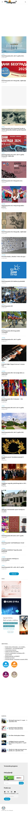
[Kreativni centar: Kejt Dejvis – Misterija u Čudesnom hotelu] (4, 728)
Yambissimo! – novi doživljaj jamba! (14, 648)
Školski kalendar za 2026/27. (12, 656)
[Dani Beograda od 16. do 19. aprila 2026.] (14, 44)
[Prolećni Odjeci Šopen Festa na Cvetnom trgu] (14, 353)
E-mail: (16, 793)
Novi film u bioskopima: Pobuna (16, 735)
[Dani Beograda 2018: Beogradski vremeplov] (14, 319)
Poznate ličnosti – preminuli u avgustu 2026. (16, 659)
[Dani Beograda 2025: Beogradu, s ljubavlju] (14, 69)
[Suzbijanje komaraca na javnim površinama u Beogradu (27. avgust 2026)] (4, 742)
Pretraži (21, 783)
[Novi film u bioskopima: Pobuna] (4, 735)
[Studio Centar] (9, 778)
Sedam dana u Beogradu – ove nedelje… (15, 647)
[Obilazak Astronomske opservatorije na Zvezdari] (14, 498)
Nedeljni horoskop (10, 657)
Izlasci (3, 54)
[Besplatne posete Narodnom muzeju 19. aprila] (14, 446)
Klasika (3, 362)
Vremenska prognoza (10, 650)
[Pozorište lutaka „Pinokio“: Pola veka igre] (14, 245)
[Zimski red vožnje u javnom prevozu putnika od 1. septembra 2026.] (4, 750)
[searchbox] (11, 783)
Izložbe (3, 397)
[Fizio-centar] (15, 625)
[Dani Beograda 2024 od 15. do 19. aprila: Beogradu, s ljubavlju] (14, 143)
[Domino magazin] (19, 778)
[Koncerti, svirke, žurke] (6, 674)
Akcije (3, 304)
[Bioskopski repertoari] (6, 664)
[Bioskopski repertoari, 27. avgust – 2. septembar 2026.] (4, 721)
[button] (2, 2)
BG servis (3, 371)
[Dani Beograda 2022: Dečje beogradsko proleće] (14, 194)
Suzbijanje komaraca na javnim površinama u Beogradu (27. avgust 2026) (17, 743)
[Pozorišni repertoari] (14, 664)
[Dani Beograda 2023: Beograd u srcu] (14, 169)
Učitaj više (14, 573)
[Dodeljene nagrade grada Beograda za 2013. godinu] (14, 472)
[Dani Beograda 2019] (14, 295)
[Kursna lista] (11, 589)
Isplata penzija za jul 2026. (12, 651)
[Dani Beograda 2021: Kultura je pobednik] (14, 270)
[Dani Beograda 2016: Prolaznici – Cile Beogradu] (14, 387)
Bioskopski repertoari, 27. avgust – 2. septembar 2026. (18, 720)
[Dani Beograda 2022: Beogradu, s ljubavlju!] (14, 220)
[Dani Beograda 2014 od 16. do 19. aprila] (14, 524)
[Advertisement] (14, 19)
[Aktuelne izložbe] (14, 674)
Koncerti (3, 541)
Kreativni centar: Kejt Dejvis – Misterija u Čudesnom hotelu (16, 728)
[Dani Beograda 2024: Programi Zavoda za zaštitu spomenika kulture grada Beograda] (14, 117)
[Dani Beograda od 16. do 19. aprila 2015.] (14, 421)
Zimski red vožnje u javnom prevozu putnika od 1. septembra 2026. (18, 750)
